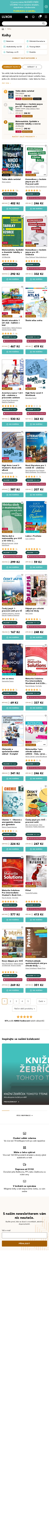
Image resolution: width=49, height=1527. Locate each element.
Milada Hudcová (7, 543)
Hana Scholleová (31, 968)
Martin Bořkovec (30, 472)
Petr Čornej (29, 613)
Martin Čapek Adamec (9, 827)
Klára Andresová (7, 963)
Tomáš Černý (6, 328)
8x (40, 549)
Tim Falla (38, 686)
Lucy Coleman (30, 538)
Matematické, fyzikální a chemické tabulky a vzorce (28, 122)
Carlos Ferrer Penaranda (10, 400)
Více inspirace (24, 1115)
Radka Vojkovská (38, 826)
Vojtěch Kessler (18, 963)
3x (40, 261)
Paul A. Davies (30, 686)
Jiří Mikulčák (19, 126)
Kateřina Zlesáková (8, 402)
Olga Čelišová (30, 108)
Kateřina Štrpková (13, 615)
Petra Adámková (41, 186)
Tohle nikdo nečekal (24, 91)
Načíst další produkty (23, 137)
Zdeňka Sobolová (8, 613)
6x (16, 261)
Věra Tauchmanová (31, 825)
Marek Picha (41, 968)
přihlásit (24, 1243)
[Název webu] (7, 17)
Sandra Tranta (6, 330)
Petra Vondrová (30, 470)
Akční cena (30, 529)
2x (40, 406)
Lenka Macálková (41, 756)
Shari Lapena (19, 93)
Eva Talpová (40, 470)
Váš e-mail (6, 1230)
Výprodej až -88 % (32, 532)
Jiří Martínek (6, 965)
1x (16, 476)
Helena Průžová (16, 328)
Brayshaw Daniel (30, 398)
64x (40, 901)
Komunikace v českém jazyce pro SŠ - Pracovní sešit (29, 105)
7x (40, 190)
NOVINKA (37, 99)
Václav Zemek (30, 756)
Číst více (5, 83)
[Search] (43, 23)
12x (16, 190)
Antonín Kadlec (16, 965)
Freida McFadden (31, 893)
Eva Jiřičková (41, 472)
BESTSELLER (27, 99)
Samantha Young (7, 681)
